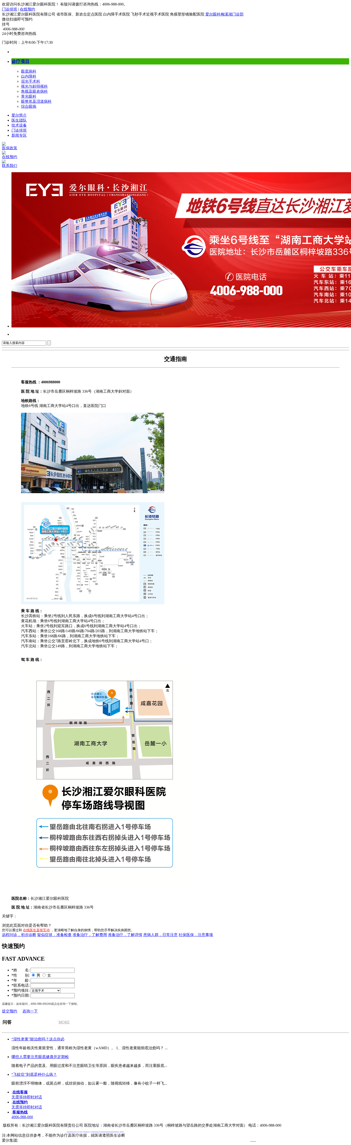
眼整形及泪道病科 (36, 101)
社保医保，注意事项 (196, 935)
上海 (87, 1140)
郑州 (23, 1140)
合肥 (138, 1140)
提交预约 (9, 1011)
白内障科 (28, 76)
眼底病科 (28, 71)
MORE (64, 1022)
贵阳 (168, 1140)
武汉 (202, 1140)
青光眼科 (28, 96)
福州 (177, 1140)
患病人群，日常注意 (160, 935)
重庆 (185, 1140)
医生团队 (19, 120)
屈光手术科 (30, 81)
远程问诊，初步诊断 (19, 935)
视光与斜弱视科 (34, 86)
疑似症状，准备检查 (54, 935)
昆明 (121, 1140)
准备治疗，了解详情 (125, 935)
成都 (211, 1140)
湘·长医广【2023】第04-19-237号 (29, 1130)
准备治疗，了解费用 (90, 935)
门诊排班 (9, 9)
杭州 (147, 1140)
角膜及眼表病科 (34, 91)
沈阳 (78, 1140)
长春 (31, 1140)
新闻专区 (19, 135)
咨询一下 (30, 1011)
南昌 (113, 1140)
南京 (104, 1140)
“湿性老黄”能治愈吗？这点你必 (37, 1039)
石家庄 (68, 1140)
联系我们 (9, 166)
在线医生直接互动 (36, 930)
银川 (40, 1140)
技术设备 (19, 125)
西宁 (49, 1140)
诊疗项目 (20, 61)
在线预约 (27, 9)
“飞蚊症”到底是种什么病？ (34, 1074)
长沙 (194, 1140)
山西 (228, 1140)
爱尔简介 (19, 115)
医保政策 (9, 148)
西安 (245, 1140)
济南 (130, 1140)
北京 (237, 1140)
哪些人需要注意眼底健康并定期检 (40, 1057)
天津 (57, 1140)
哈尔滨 (157, 1140)
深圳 (219, 1140)
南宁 (95, 1140)
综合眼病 (28, 106)
